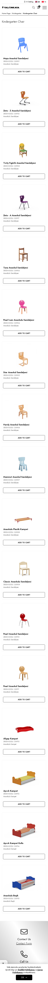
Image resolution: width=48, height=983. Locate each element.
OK (22, 977)
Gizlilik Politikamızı (26, 970)
